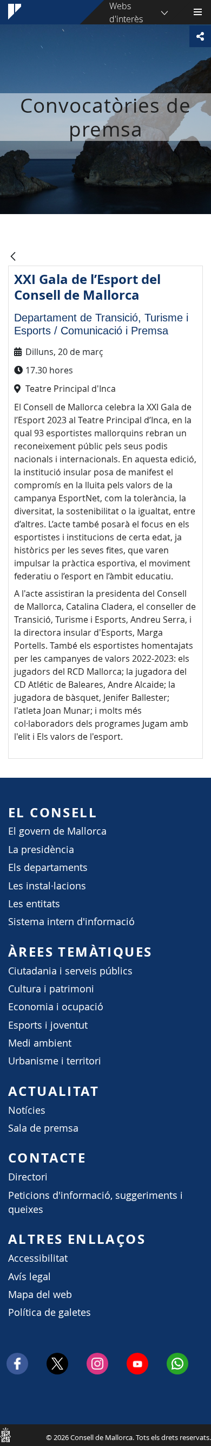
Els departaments (48, 867)
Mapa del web (40, 1294)
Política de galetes (49, 1312)
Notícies (26, 1110)
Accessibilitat (38, 1258)
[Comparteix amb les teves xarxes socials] (200, 36)
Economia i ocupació (55, 1006)
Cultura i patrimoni (51, 989)
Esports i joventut (48, 1025)
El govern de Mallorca (57, 831)
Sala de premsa (43, 1128)
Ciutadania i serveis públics (70, 971)
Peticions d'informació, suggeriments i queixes (95, 1202)
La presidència (41, 849)
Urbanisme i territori (54, 1061)
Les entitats (34, 904)
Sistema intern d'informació (71, 921)
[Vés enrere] (13, 257)
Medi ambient (39, 1043)
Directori (28, 1177)
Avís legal (29, 1276)
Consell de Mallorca (5, 1434)
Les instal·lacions (47, 886)
